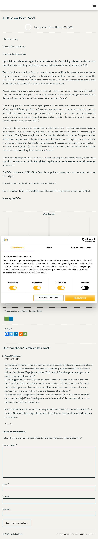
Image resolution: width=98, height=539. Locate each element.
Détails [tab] (49, 247)
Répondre (8, 423)
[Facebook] (7, 334)
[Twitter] (11, 334)
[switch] (37, 288)
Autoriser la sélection (48, 298)
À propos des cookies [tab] (81, 247)
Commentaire (10, 445)
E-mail (6, 496)
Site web (7, 509)
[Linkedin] (16, 334)
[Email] (25, 334)
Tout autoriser (80, 298)
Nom (6, 484)
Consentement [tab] (17, 247)
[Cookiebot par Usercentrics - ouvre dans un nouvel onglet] (84, 240)
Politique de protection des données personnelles (76, 534)
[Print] (21, 334)
